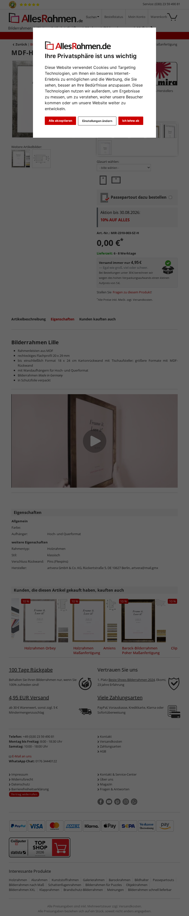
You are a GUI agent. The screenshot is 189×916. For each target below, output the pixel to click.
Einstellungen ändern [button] (97, 121)
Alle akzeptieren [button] (60, 120)
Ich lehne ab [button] (130, 120)
